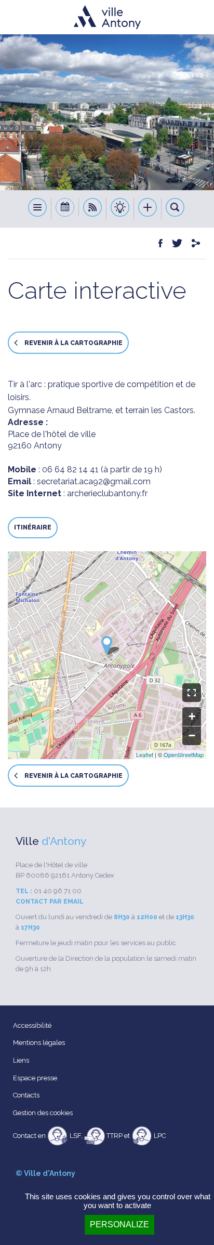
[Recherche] (175, 209)
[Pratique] (120, 209)
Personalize (119, 1224)
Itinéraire (32, 527)
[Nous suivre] (92, 209)
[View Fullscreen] (191, 692)
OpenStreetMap (184, 754)
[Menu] (37, 209)
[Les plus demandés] (148, 209)
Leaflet (144, 754)
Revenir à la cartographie (73, 343)
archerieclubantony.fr (107, 493)
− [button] (192, 735)
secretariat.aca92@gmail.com (94, 481)
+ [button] (192, 716)
